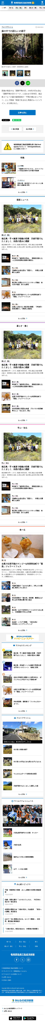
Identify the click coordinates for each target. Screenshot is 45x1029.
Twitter (22, 959)
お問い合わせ (7, 977)
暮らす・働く (33, 8)
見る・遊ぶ (19, 8)
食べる (11, 8)
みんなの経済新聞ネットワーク (22, 1001)
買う (25, 8)
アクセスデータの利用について (12, 974)
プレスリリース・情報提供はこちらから (15, 971)
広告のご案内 (7, 980)
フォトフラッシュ (7, 27)
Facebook (16, 959)
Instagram (28, 959)
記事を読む (22, 112)
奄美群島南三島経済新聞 (21, 2)
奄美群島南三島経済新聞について (13, 968)
